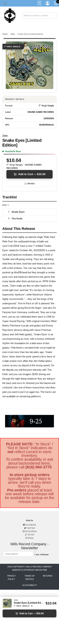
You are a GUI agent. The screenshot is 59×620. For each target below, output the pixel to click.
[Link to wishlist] (39, 3)
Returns (47, 576)
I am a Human (42, 554)
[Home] (9, 15)
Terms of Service (30, 577)
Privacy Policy (11, 577)
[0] (56, 4)
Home (5, 34)
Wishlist (31, 183)
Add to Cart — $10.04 (31, 174)
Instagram (31, 531)
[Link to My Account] (47, 3)
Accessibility (29, 585)
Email (30, 538)
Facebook (30, 525)
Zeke (12, 34)
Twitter (30, 528)
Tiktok (30, 535)
